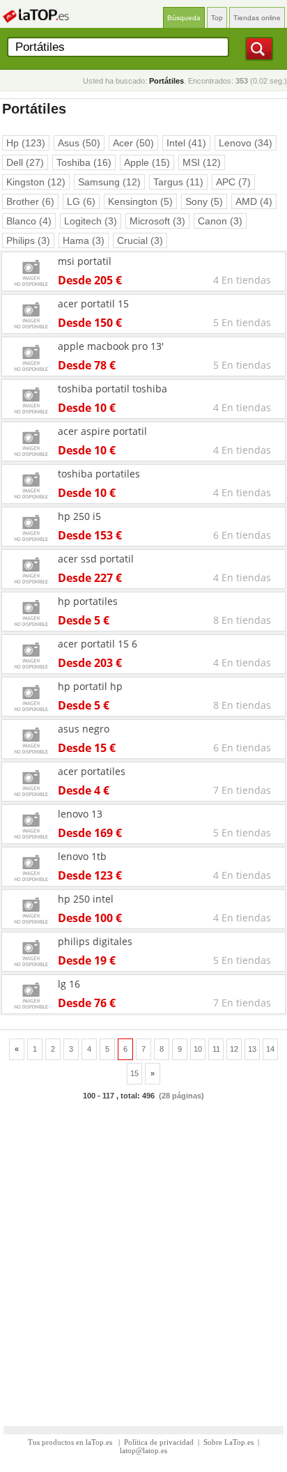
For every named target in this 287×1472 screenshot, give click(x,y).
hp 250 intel (86, 898)
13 (252, 1049)
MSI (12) (202, 162)
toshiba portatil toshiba (112, 388)
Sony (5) (204, 201)
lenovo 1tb (82, 856)
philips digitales (95, 941)
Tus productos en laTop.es (71, 1442)
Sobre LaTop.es (228, 1442)
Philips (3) (28, 240)
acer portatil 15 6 (97, 643)
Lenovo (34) (245, 142)
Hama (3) (83, 240)
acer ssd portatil (96, 558)
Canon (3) (220, 221)
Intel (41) (186, 142)
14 (270, 1049)
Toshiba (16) (83, 162)
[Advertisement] (143, 1256)
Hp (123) (25, 142)
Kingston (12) (35, 181)
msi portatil (84, 261)
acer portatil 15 (93, 303)
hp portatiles (88, 601)
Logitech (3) (90, 221)
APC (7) (233, 181)
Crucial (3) (140, 240)
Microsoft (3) (157, 221)
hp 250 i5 (79, 516)
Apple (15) (147, 162)
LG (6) (81, 201)
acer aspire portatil (102, 431)
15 (134, 1073)
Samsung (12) (109, 181)
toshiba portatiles (99, 473)
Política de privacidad (159, 1442)
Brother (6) (30, 201)
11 (216, 1049)
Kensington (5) (140, 201)
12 (234, 1049)
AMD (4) (253, 201)
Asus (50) (79, 142)
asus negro (83, 728)
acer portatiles (91, 771)
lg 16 (69, 983)
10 (198, 1049)
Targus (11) (178, 181)
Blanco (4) (29, 221)
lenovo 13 (80, 813)
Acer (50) (133, 142)
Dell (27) (25, 162)
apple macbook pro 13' (111, 346)
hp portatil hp (90, 686)
